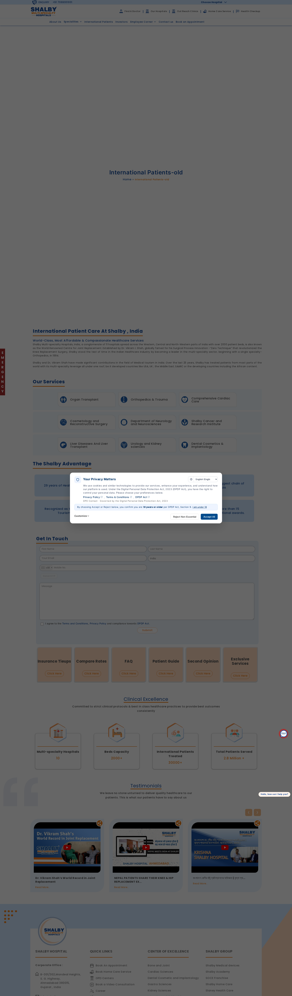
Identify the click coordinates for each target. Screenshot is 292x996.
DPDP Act (141, 497)
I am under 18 (200, 507)
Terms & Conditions (117, 497)
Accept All (209, 516)
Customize (80, 515)
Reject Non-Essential (184, 516)
